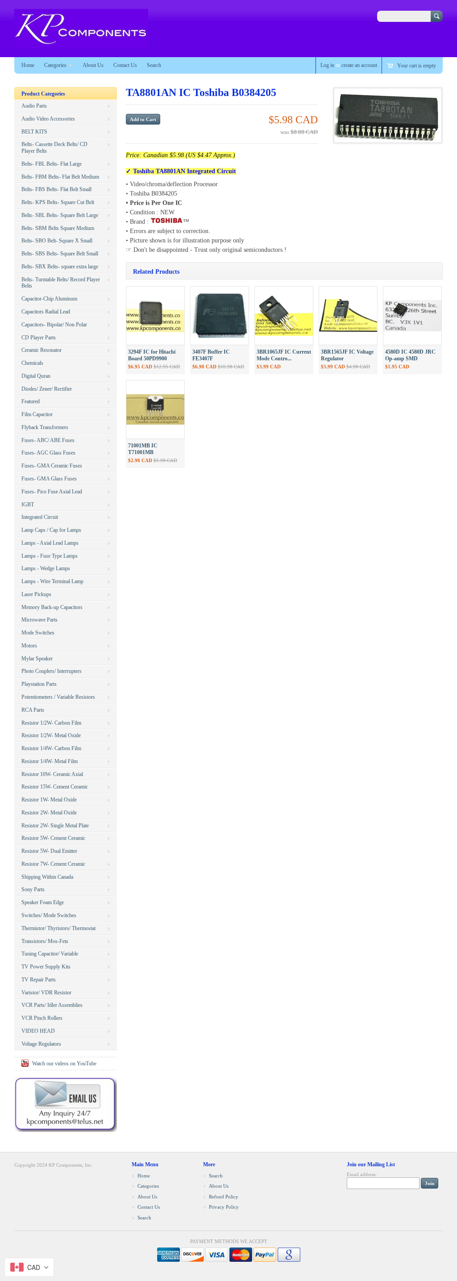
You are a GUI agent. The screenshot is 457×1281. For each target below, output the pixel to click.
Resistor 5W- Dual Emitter (49, 851)
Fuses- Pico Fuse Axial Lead (51, 491)
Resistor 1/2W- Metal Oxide (51, 735)
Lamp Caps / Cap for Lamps (51, 530)
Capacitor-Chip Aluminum (49, 299)
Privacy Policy (224, 1207)
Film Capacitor (37, 414)
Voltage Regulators (41, 1044)
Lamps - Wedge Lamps (45, 568)
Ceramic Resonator (41, 350)
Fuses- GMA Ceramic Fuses (51, 466)
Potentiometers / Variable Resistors (58, 697)
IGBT (27, 504)
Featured (30, 401)
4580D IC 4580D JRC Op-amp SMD (410, 355)
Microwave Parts (39, 620)
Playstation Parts (39, 684)
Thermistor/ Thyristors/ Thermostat (58, 928)
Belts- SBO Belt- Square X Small (56, 241)
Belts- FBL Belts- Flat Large (51, 164)
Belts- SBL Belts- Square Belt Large (59, 215)
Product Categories (43, 94)
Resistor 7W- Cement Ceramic (53, 864)
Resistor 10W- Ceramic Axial (52, 774)
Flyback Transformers (44, 427)
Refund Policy (223, 1196)
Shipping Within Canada (47, 877)
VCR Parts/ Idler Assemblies (52, 1005)
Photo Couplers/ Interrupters (51, 671)
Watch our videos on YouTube (64, 1063)
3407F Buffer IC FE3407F (211, 355)
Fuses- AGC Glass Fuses (48, 453)
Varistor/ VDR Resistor (46, 992)
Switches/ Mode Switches (48, 915)
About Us (93, 65)
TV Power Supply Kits (46, 967)
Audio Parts (34, 106)
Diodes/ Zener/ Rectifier (46, 389)
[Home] (81, 44)
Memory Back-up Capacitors (52, 607)
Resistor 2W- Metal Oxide (49, 812)
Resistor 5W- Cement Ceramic (53, 838)
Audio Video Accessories (48, 119)
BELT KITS (34, 132)
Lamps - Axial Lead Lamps (50, 543)
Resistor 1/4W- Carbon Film (51, 748)
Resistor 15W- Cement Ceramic (54, 787)
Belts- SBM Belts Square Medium (57, 228)
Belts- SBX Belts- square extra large (59, 266)
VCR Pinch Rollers (41, 1018)
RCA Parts (32, 710)
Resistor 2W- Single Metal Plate (55, 825)
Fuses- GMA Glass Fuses (49, 479)
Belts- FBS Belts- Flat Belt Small (56, 189)
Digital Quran (35, 376)
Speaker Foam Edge (42, 902)
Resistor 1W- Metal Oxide (49, 800)
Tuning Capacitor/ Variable (49, 954)
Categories (55, 65)
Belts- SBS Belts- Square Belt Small (59, 253)
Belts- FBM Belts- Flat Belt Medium (60, 177)
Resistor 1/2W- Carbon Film (51, 723)
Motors (29, 646)
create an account (359, 65)
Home (27, 65)
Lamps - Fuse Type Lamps (49, 556)
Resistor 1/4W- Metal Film (49, 761)
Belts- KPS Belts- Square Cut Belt (57, 202)
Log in (327, 65)
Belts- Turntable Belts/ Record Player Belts (60, 282)
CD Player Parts (38, 337)
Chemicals (32, 363)
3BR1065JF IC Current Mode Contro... (284, 355)
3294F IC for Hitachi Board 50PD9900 (151, 355)
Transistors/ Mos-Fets (44, 941)
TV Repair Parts (38, 979)
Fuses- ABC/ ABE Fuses (48, 440)
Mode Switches (37, 633)
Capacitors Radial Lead (45, 312)
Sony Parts (33, 889)
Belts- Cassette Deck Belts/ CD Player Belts (54, 147)
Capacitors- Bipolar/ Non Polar (54, 324)
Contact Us (125, 65)
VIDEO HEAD (38, 1031)
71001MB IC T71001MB (143, 448)
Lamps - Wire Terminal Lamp (52, 581)
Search (154, 65)
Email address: (362, 1174)
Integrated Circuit (39, 517)
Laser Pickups (36, 594)
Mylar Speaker (37, 658)
